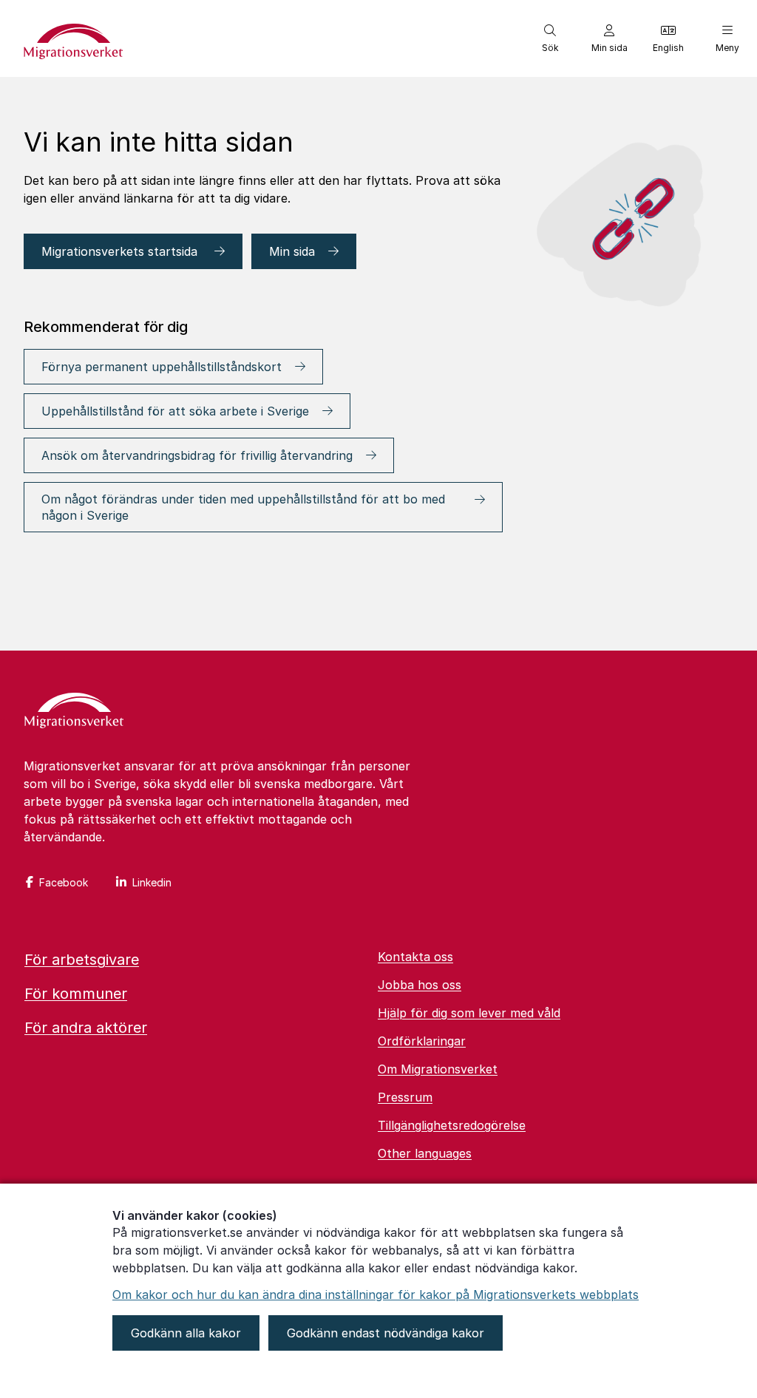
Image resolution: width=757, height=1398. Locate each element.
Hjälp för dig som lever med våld (469, 1012)
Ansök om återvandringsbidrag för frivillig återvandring (197, 455)
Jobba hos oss (419, 984)
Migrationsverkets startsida (121, 251)
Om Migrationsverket (438, 1069)
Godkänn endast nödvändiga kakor (385, 1333)
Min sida (292, 251)
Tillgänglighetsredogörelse (452, 1125)
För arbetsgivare (81, 959)
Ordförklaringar (422, 1041)
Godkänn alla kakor (186, 1333)
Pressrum (405, 1097)
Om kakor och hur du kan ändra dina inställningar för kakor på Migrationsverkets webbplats (375, 1294)
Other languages (425, 1153)
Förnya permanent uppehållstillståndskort (161, 366)
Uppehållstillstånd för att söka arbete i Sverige (175, 411)
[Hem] (74, 712)
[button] (550, 38)
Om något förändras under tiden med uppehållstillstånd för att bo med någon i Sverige (243, 507)
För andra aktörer (85, 1027)
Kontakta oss (415, 956)
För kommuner (75, 993)
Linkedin (152, 882)
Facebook (63, 882)
